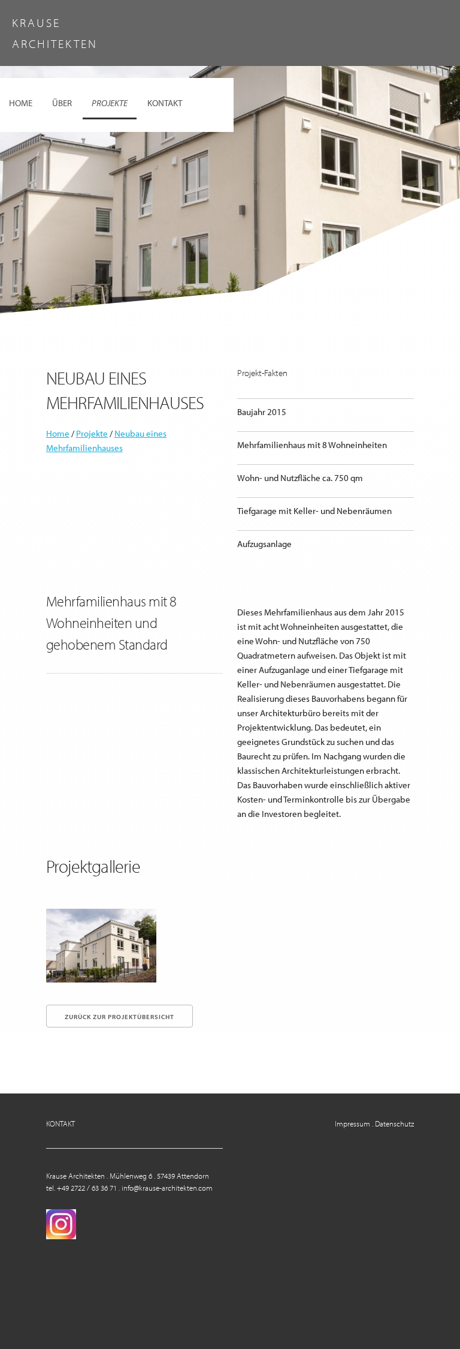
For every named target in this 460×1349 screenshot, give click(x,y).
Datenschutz (394, 1123)
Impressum (352, 1123)
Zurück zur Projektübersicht (119, 1016)
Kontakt (164, 103)
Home (20, 103)
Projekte (110, 103)
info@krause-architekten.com (167, 1187)
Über (62, 103)
